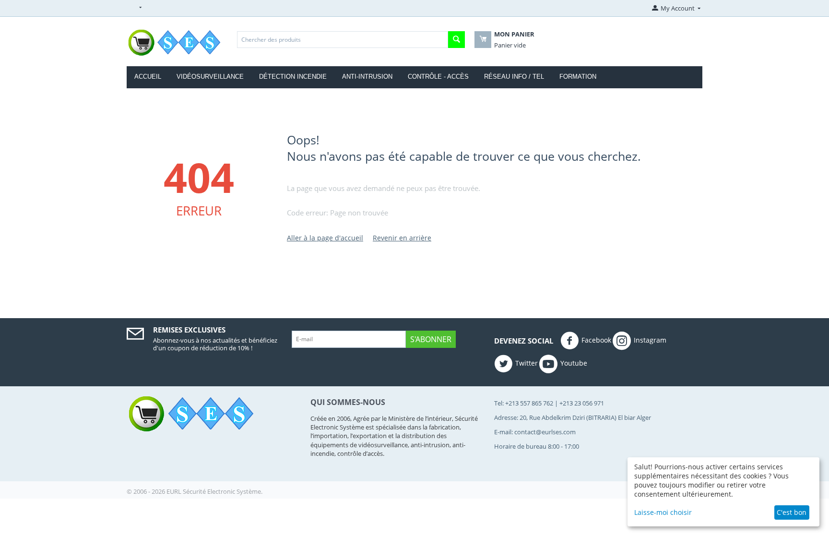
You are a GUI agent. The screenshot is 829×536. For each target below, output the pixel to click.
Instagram (650, 340)
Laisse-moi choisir (663, 512)
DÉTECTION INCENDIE (293, 76)
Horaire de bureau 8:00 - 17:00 (536, 446)
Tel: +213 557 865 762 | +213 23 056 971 (549, 403)
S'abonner (430, 339)
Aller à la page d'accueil (325, 237)
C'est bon (791, 512)
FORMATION (577, 76)
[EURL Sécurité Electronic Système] (176, 42)
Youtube (573, 363)
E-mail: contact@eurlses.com (535, 432)
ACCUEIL (147, 76)
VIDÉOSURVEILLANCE (210, 76)
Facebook (596, 340)
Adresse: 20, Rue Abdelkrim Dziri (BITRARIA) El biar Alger (572, 417)
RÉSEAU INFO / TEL (514, 76)
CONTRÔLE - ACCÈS (438, 76)
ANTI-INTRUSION (367, 76)
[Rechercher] (456, 39)
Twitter (526, 363)
